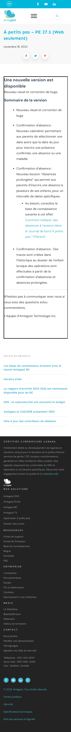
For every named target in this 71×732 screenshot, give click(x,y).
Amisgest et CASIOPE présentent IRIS (29, 411)
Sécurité (8, 704)
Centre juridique (13, 696)
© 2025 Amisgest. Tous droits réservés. (25, 689)
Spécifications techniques (18, 711)
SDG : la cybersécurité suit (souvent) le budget (35, 402)
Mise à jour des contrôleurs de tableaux (30, 421)
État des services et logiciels (19, 719)
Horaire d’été (13, 379)
